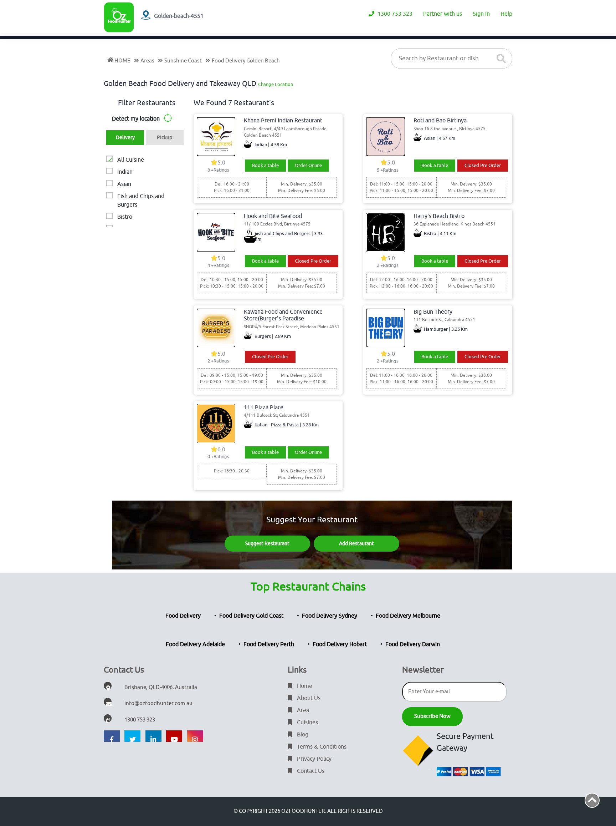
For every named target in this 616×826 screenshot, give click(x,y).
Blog (302, 734)
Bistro (124, 217)
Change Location (275, 84)
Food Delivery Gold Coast (251, 615)
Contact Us (310, 771)
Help (506, 13)
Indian (125, 172)
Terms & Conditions (321, 746)
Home (304, 686)
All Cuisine (130, 159)
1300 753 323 (394, 13)
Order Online (308, 165)
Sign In (481, 13)
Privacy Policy (314, 758)
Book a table (265, 165)
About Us (308, 698)
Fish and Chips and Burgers (140, 200)
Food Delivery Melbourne (408, 615)
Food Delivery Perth (268, 644)
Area (302, 710)
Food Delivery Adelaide (195, 644)
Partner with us (442, 13)
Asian (124, 184)
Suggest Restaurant (267, 544)
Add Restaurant (356, 544)
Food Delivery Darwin (412, 644)
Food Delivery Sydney (329, 615)
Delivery (125, 138)
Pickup (164, 138)
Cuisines (307, 722)
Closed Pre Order (482, 165)
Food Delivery (183, 615)
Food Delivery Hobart (340, 644)
